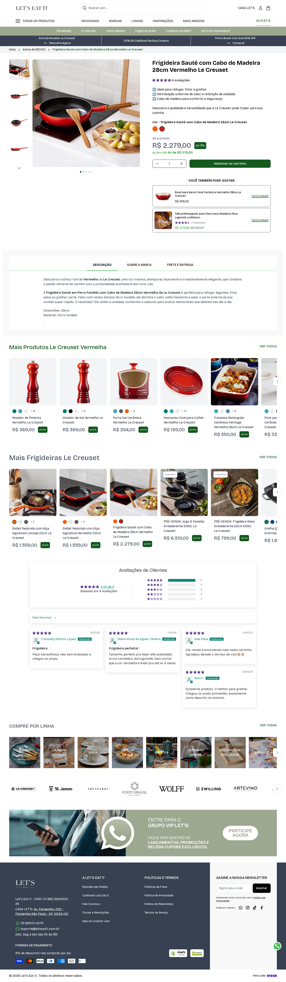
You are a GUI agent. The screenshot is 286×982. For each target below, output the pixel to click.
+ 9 (234, 411)
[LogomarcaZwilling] (208, 789)
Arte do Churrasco (215, 31)
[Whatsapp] (240, 907)
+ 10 (184, 411)
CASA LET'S (246, 8)
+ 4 (133, 411)
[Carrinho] (268, 8)
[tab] (81, 172)
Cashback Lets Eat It (95, 895)
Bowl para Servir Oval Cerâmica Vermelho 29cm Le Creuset (208, 194)
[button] (57, 42)
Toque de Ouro (145, 31)
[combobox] (143, 8)
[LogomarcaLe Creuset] (23, 789)
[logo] (31, 8)
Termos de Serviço (156, 912)
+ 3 (32, 521)
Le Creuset (89, 31)
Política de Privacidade (159, 895)
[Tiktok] (254, 907)
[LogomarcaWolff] (171, 789)
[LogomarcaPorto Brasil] (134, 789)
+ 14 (33, 411)
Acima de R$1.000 (34, 49)
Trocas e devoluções (95, 912)
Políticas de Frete (156, 887)
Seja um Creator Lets (96, 921)
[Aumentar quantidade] (181, 163)
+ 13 (83, 411)
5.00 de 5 (107, 587)
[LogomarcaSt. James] (60, 789)
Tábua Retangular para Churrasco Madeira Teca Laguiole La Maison (206, 215)
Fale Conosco (91, 904)
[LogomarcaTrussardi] (97, 789)
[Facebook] (261, 907)
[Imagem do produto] (155, 129)
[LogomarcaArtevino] (245, 789)
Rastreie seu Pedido (95, 887)
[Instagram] (247, 907)
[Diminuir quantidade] (157, 163)
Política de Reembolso (159, 904)
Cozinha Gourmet (178, 31)
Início (12, 49)
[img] (41, 633)
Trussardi (63, 31)
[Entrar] (260, 8)
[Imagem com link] (143, 833)
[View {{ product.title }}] (163, 196)
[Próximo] (19, 168)
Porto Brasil (115, 31)
